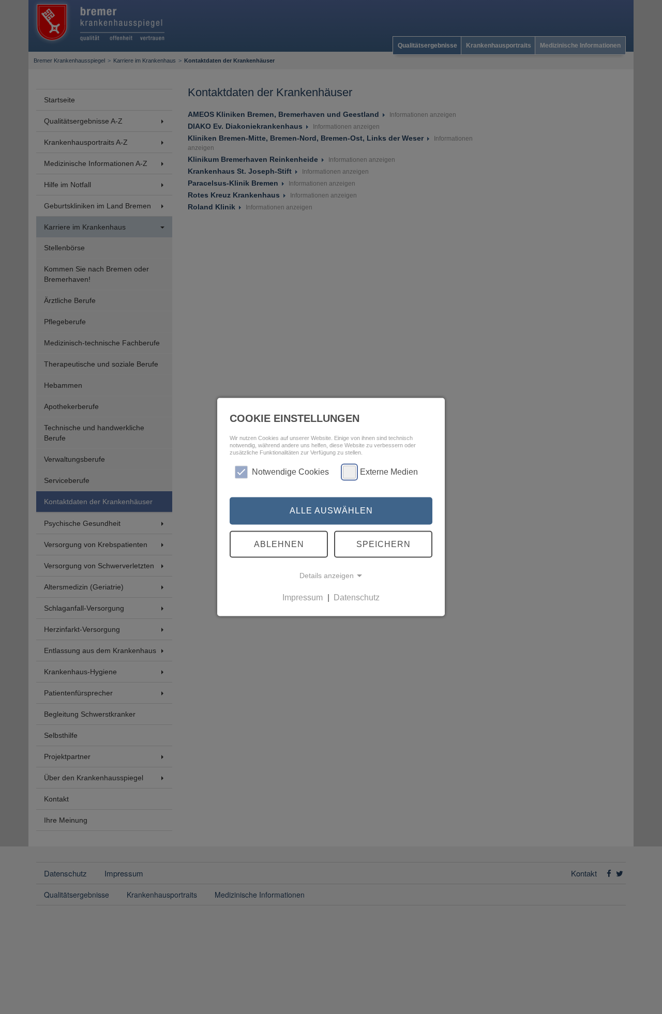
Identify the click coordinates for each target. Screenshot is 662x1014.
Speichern (383, 543)
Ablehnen (279, 543)
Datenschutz (357, 597)
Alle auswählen (331, 510)
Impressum (302, 597)
